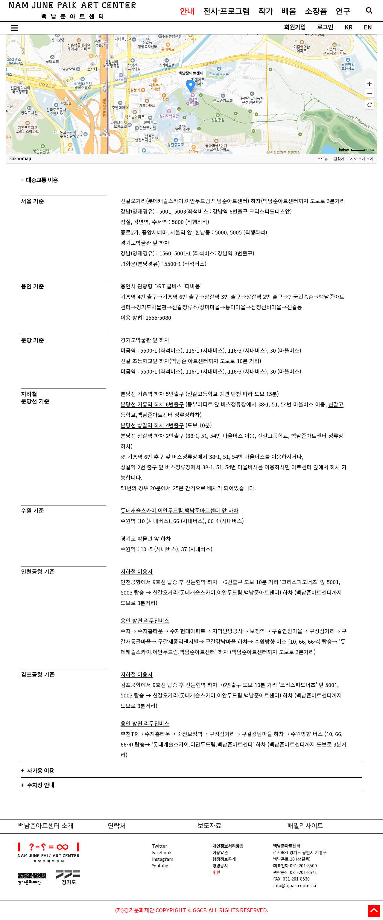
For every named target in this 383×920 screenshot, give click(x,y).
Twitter (159, 846)
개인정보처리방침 (228, 846)
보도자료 (209, 826)
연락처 (117, 826)
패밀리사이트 (305, 826)
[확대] (369, 83)
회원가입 (295, 27)
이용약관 (220, 852)
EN (368, 27)
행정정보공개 (224, 859)
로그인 (325, 27)
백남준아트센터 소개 (45, 826)
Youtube (160, 866)
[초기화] (369, 105)
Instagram (162, 859)
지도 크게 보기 (361, 159)
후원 (216, 872)
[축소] (369, 93)
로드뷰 (322, 159)
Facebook (161, 852)
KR (348, 27)
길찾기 (339, 159)
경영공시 (220, 866)
